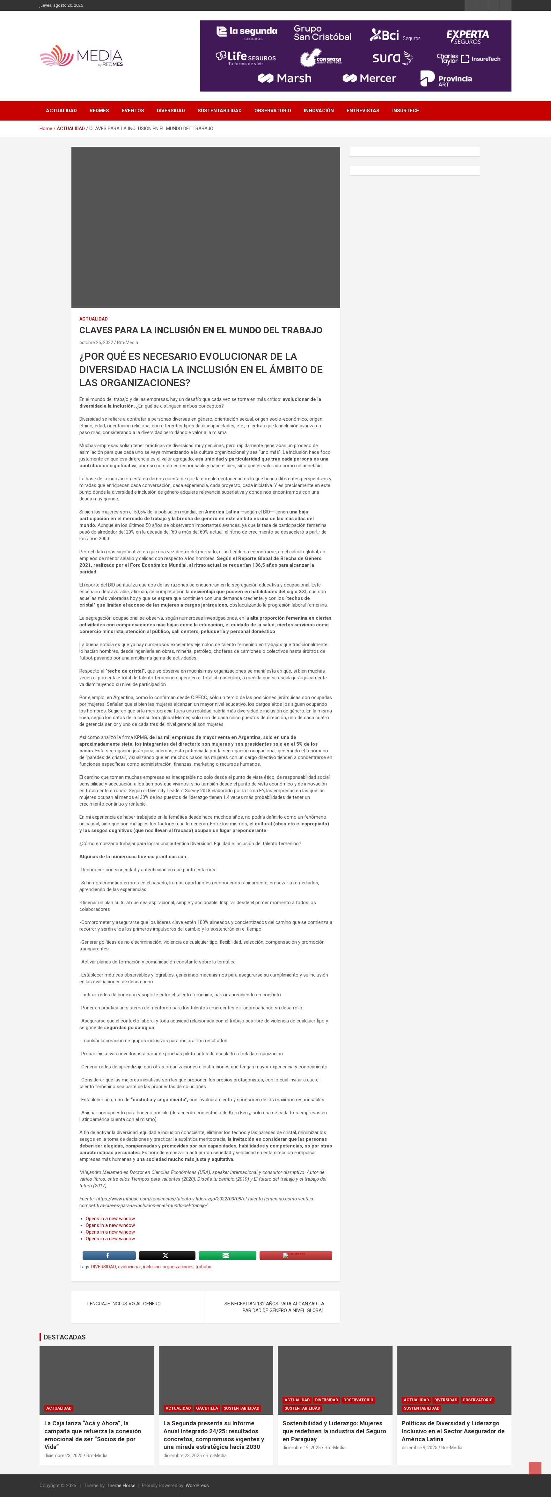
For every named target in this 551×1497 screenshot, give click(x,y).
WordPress (197, 1485)
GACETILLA (207, 1408)
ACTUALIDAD (61, 111)
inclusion (152, 1266)
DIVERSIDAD (171, 111)
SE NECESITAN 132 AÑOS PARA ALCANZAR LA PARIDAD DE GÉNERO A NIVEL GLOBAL (274, 1307)
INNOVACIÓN (319, 111)
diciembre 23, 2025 (63, 1455)
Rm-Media (127, 342)
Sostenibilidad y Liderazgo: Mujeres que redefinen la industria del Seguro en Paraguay (334, 1431)
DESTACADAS (65, 1337)
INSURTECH (406, 111)
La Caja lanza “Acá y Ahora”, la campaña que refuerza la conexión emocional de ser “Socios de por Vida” (92, 1435)
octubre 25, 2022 (96, 342)
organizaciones (178, 1266)
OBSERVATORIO (272, 111)
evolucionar (129, 1266)
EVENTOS (133, 111)
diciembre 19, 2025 (302, 1447)
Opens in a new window (110, 1218)
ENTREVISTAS (363, 111)
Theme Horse (121, 1485)
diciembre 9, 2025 (419, 1447)
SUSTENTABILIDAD (220, 111)
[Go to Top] (535, 1468)
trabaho (203, 1266)
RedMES (99, 111)
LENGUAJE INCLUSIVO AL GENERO (124, 1304)
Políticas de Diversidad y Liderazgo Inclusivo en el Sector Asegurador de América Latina (453, 1431)
